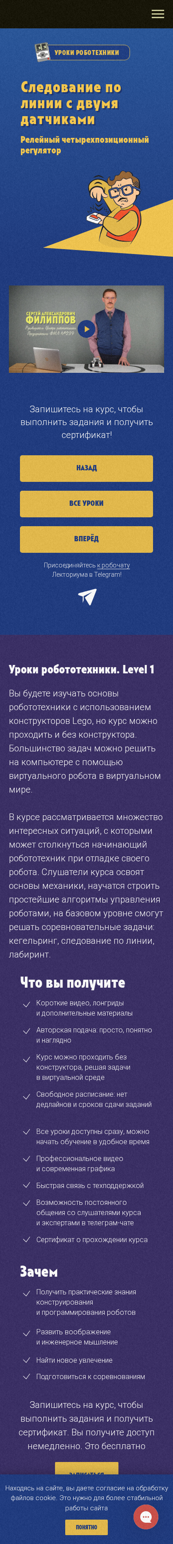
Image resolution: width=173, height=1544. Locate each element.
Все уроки (86, 503)
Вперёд (86, 539)
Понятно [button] (86, 1527)
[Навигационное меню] (158, 14)
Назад (86, 468)
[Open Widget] (146, 1517)
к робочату (113, 565)
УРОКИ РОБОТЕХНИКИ (87, 53)
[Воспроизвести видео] (86, 329)
